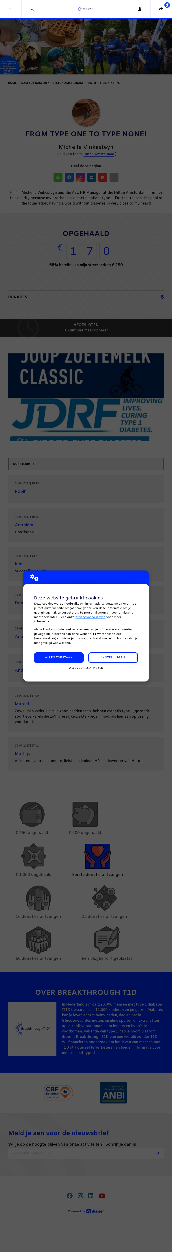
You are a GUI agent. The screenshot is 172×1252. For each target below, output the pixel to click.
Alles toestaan (59, 658)
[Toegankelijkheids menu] (167, 5)
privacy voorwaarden (90, 617)
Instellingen (113, 658)
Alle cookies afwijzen (86, 668)
